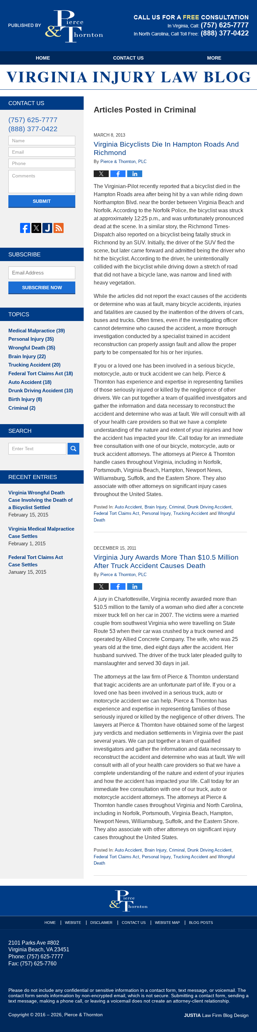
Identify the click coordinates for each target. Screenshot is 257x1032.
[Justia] (47, 228)
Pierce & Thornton (83, 1014)
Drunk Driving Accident (209, 506)
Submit (42, 201)
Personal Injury (156, 513)
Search (73, 449)
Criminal (177, 506)
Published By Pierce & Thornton (191, 26)
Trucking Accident (190, 513)
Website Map (167, 923)
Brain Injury (155, 506)
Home (43, 58)
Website (73, 923)
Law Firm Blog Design (216, 1015)
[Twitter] (36, 228)
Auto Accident (128, 506)
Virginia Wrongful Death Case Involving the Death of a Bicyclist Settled (40, 500)
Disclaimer (101, 923)
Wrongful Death (31, 347)
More (214, 58)
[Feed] (58, 228)
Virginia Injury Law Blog (55, 26)
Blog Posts (201, 923)
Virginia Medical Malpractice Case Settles (41, 532)
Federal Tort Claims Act (116, 513)
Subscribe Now (42, 287)
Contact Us (128, 58)
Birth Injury (25, 399)
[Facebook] (24, 228)
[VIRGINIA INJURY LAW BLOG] (128, 77)
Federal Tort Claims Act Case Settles (35, 560)
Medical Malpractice (36, 330)
